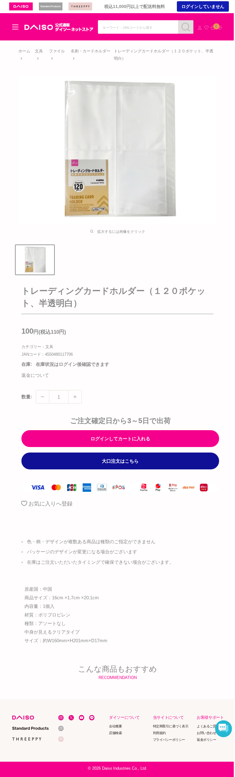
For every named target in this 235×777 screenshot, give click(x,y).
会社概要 (115, 726)
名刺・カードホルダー (90, 51)
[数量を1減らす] (42, 396)
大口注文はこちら (120, 461)
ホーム (24, 51)
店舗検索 (115, 733)
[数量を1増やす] (75, 396)
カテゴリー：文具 (37, 346)
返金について (35, 375)
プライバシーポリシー (169, 739)
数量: (26, 396)
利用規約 (159, 733)
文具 (39, 51)
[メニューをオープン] (15, 27)
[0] (213, 27)
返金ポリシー (206, 739)
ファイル (57, 51)
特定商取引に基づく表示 (170, 726)
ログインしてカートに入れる (120, 438)
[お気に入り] (206, 27)
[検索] (185, 27)
